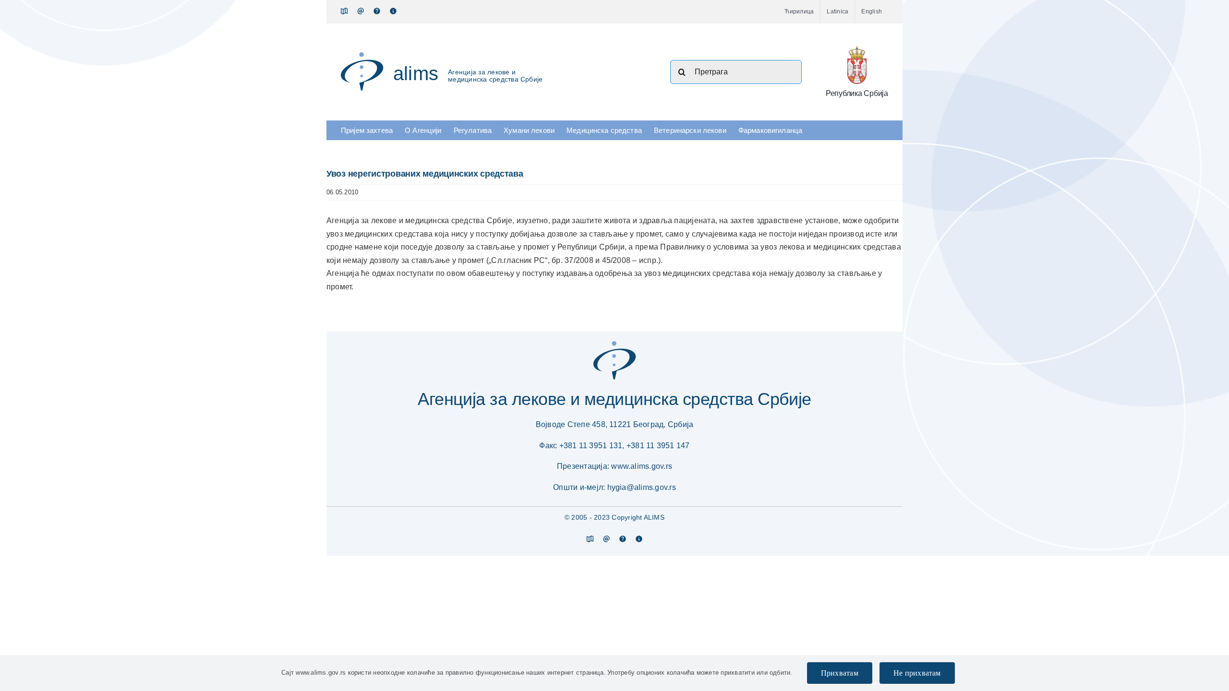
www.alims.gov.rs (641, 466)
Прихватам (839, 673)
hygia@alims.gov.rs (641, 487)
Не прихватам (917, 673)
